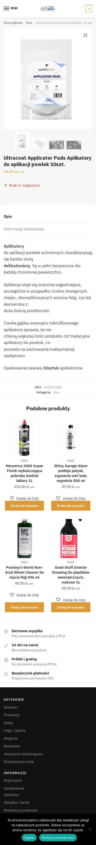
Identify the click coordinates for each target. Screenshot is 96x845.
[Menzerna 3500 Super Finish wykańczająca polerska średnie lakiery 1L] (24, 436)
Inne (29, 22)
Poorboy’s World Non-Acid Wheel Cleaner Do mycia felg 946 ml (24, 572)
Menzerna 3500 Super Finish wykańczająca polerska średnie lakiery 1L (24, 473)
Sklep (8, 722)
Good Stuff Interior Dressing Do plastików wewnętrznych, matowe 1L (70, 575)
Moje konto (13, 780)
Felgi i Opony (14, 730)
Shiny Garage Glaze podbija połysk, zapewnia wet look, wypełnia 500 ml (70, 473)
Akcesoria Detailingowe (23, 754)
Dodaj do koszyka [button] (24, 505)
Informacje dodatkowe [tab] (24, 228)
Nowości (11, 707)
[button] (85, 35)
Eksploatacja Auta (19, 761)
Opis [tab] (8, 216)
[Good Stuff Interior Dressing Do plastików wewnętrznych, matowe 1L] (70, 538)
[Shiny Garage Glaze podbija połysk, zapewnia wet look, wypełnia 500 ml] (70, 436)
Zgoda (29, 838)
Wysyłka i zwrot (16, 802)
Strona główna (13, 22)
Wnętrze (10, 738)
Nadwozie (12, 746)
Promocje (11, 715)
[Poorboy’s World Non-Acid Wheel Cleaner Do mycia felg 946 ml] (24, 538)
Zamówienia (14, 788)
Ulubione (11, 794)
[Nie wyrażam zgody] (89, 829)
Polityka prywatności (21, 810)
